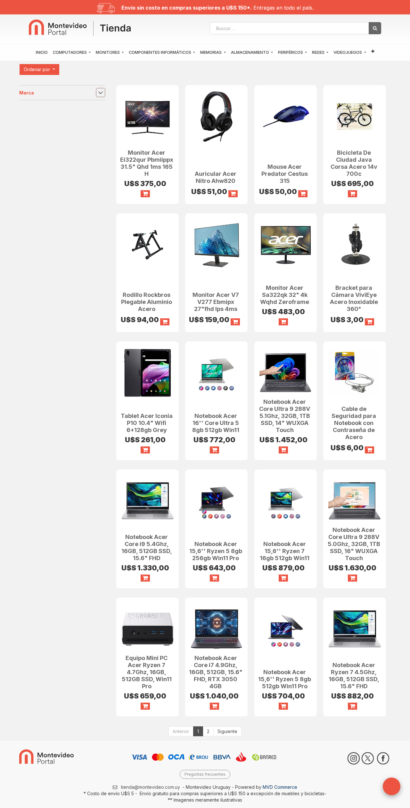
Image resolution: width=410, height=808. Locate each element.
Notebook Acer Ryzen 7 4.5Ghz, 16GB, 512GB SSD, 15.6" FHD (354, 676)
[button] (373, 51)
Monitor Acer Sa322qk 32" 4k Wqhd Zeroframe (284, 294)
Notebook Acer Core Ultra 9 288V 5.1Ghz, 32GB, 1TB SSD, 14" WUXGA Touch (284, 415)
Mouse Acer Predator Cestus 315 (284, 173)
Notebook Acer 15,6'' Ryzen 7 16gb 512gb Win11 (284, 551)
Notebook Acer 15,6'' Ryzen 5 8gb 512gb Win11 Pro (284, 679)
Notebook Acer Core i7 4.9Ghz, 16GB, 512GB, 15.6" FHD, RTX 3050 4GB (215, 672)
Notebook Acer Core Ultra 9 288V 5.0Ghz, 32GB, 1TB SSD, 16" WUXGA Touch (354, 543)
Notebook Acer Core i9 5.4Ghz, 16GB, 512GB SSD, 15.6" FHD (146, 547)
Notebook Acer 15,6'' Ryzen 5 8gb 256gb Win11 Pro (215, 551)
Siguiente (227, 731)
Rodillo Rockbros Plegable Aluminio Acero (146, 301)
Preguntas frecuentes (205, 774)
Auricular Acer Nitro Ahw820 (215, 177)
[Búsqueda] (375, 28)
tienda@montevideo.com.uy (150, 787)
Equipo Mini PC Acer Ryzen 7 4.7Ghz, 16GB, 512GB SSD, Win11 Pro (147, 672)
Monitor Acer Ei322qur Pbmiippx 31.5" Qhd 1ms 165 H (146, 163)
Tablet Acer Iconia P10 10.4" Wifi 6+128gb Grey (147, 422)
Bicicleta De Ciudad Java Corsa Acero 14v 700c (354, 163)
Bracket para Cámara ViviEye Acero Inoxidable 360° (354, 298)
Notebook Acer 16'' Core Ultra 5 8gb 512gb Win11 (215, 422)
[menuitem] (41, 52)
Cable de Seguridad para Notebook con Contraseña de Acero (354, 422)
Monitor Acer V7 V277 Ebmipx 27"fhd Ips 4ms (216, 301)
